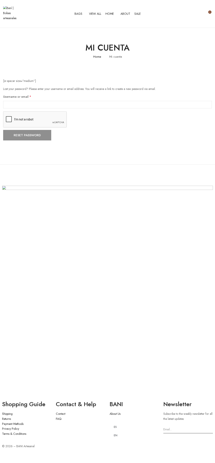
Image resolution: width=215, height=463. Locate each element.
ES (115, 427)
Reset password (27, 135)
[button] (208, 13)
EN (115, 435)
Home (97, 56)
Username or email (23, 96)
